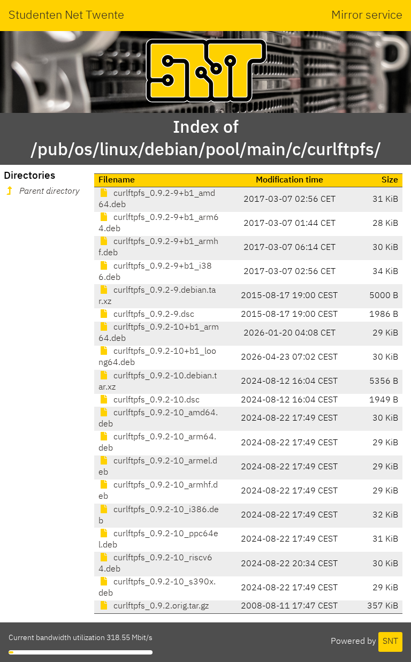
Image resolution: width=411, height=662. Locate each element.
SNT (390, 641)
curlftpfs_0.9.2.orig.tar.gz (160, 606)
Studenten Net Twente (66, 15)
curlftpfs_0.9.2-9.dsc (152, 314)
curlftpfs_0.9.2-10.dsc (155, 400)
